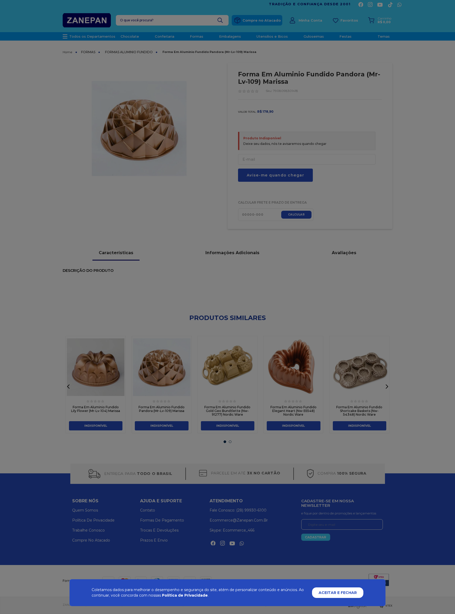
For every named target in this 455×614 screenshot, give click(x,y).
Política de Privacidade (185, 595)
